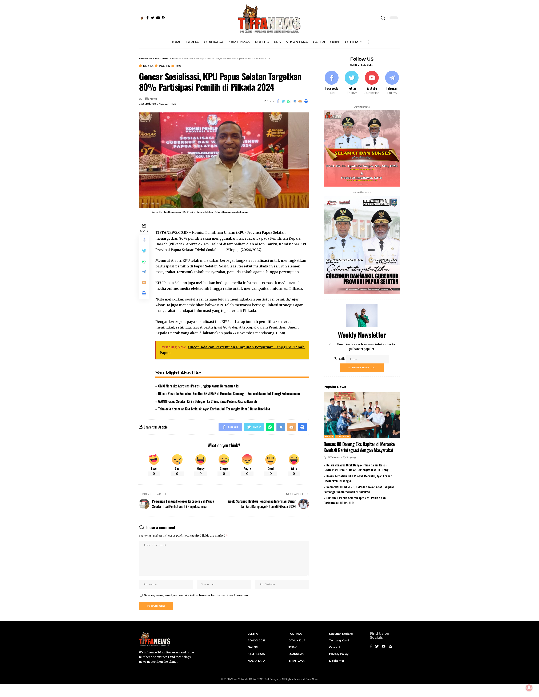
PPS (178, 66)
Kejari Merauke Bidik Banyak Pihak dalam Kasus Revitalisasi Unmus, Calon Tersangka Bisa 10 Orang (356, 467)
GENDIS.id (262, 679)
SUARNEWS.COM (362, 516)
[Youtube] (372, 83)
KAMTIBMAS (342, 436)
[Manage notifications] (529, 687)
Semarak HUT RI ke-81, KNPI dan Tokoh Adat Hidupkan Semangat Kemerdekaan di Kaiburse (359, 489)
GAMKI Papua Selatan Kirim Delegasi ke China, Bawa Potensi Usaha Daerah (207, 401)
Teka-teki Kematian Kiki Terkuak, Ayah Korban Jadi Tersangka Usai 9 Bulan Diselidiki (214, 408)
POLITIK (164, 65)
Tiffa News (150, 98)
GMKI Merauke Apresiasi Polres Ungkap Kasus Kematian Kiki (198, 386)
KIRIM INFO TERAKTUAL (361, 367)
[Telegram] (392, 83)
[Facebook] (332, 83)
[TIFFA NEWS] (269, 18)
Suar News (312, 679)
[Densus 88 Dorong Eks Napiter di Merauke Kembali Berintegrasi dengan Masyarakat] (362, 415)
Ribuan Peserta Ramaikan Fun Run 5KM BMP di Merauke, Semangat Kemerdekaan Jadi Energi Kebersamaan (229, 393)
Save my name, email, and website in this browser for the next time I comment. (196, 595)
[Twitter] (352, 83)
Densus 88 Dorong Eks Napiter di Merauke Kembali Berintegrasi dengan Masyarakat (359, 446)
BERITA (148, 65)
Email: (340, 358)
